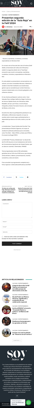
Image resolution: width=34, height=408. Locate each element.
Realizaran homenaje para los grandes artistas (21, 322)
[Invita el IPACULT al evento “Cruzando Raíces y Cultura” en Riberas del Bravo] (6, 309)
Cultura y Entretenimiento (13, 11)
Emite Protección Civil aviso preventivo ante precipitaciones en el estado (25, 190)
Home (3, 11)
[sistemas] (3, 27)
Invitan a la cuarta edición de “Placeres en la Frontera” (22, 333)
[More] (28, 177)
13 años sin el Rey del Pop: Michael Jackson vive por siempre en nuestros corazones (8, 190)
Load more (16, 340)
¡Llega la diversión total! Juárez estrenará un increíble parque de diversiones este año (20, 288)
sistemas (9, 26)
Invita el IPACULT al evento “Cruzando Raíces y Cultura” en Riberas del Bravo (21, 310)
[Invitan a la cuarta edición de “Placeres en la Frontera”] (6, 332)
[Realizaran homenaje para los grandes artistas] (6, 321)
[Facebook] (17, 396)
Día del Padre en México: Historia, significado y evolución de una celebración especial (20, 299)
